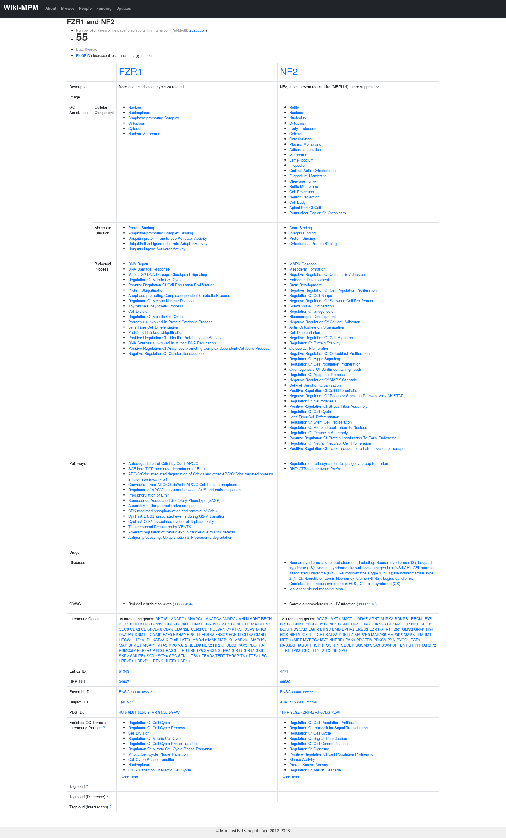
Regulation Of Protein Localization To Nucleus (328, 427)
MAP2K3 (225, 639)
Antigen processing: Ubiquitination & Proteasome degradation (180, 537)
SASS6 (210, 650)
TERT (220, 655)
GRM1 (419, 629)
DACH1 (426, 624)
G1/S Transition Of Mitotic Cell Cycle (159, 770)
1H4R (284, 712)
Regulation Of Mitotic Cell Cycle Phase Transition (170, 749)
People (85, 8)
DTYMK (155, 634)
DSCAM (300, 629)
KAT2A (159, 639)
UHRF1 (170, 661)
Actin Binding (300, 227)
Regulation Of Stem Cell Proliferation (320, 422)
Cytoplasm (137, 123)
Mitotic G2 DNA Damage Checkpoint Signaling (167, 274)
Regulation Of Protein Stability (315, 343)
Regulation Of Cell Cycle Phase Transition (163, 743)
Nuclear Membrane (144, 133)
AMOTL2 (348, 618)
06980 (285, 681)
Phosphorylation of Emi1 (149, 495)
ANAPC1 (178, 618)
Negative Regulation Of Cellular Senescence (166, 353)
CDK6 (168, 629)
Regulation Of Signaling (309, 749)
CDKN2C (394, 624)
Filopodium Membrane (308, 176)
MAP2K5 (241, 639)
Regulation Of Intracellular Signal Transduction (328, 727)
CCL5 (170, 624)
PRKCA (379, 639)
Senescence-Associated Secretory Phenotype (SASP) (174, 500)
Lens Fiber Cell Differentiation (153, 327)
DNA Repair (138, 263)
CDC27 (264, 624)
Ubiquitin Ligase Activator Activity (157, 248)
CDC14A (249, 624)
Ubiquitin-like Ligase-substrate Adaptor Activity (168, 243)
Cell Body (297, 202)
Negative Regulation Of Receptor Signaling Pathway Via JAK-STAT (346, 395)
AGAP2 (323, 618)
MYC (172, 645)
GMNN (260, 634)
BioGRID (83, 55)
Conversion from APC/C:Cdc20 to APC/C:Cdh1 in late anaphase (182, 484)
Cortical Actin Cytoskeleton (312, 170)
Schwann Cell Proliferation (311, 306)
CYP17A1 (234, 629)
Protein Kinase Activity (308, 764)
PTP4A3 (144, 650)
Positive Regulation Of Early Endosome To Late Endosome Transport (348, 448)
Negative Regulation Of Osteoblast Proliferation (329, 353)
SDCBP (347, 645)
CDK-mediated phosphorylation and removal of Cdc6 (172, 511)
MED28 (286, 639)
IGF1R (306, 634)
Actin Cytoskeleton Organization (316, 327)
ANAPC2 (213, 618)
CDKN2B (182, 629)
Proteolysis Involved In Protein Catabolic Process (170, 321)
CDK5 (157, 629)
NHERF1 (336, 639)
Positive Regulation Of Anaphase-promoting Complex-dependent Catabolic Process (198, 348)
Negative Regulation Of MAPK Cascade (323, 380)
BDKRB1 (402, 618)
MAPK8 (125, 645)
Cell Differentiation (304, 332)
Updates (123, 8)
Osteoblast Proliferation (309, 348)
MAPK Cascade (303, 263)
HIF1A (139, 639)
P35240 (311, 702)
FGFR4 (235, 634)
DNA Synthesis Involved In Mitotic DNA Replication (172, 343)
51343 (124, 671)
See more (130, 776)
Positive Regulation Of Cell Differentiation (324, 390)
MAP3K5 (258, 639)
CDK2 (135, 629)
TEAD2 (208, 655)
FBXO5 (221, 634)
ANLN (244, 618)
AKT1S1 (162, 618)
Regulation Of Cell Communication (318, 743)
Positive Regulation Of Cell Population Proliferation (171, 285)
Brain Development (305, 285)
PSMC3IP (127, 650)
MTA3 (162, 645)
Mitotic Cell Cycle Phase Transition (158, 754)
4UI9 (123, 712)
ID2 (148, 639)
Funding (104, 8)
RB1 (185, 650)
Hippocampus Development (312, 316)
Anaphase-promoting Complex (153, 117)
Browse (67, 8)
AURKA (387, 618)
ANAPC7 (229, 618)
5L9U (142, 712)
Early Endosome (303, 128)
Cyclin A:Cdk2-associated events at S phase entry (171, 521)
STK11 (184, 655)
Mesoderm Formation (307, 269)
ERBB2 (207, 634)
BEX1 (124, 624)
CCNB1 (196, 624)
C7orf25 (157, 624)
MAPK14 (411, 634)
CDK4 (146, 629)
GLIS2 (247, 634)
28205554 (197, 30)
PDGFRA (256, 645)
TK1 (243, 655)
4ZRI (305, 712)
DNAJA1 (126, 634)
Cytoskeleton (300, 139)
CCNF (236, 624)
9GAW (174, 712)
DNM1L (141, 634)
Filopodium (298, 165)
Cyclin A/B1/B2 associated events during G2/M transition (176, 516)
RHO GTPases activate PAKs (314, 468)
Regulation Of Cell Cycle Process (156, 727)
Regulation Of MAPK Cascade (315, 770)
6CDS (325, 712)
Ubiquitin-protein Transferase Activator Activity (167, 238)
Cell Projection (301, 191)
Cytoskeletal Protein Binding (313, 243)
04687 (124, 681)
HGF (430, 629)
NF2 (289, 71)
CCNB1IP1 (300, 624)
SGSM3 (362, 645)
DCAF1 (286, 629)
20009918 (367, 603)
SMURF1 (138, 655)
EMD (336, 629)
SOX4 (163, 655)
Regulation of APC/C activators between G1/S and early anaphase (184, 489)
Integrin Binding (302, 233)
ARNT (255, 618)
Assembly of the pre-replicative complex (162, 505)
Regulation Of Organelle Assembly (318, 432)
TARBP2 (428, 645)
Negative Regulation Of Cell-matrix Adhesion (327, 274)
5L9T (132, 712)
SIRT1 (237, 650)
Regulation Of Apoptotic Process (317, 374)
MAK (212, 639)
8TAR (152, 712)
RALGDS (287, 645)
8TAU (162, 712)
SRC (173, 655)
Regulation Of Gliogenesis (311, 311)
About (50, 8)
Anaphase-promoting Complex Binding (160, 233)
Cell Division (138, 311)
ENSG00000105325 (135, 691)
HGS (284, 634)
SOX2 (152, 655)
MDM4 (425, 634)
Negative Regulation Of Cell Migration (321, 337)
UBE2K (157, 661)
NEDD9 (194, 645)
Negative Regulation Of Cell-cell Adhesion (324, 321)
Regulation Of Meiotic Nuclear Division (161, 300)
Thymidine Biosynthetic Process (155, 306)
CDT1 (206, 629)
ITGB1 (319, 634)
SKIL (260, 650)
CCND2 (210, 624)
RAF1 (415, 639)
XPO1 (344, 650)
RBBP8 (196, 650)
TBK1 (196, 655)
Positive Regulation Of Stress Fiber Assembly (328, 406)
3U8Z (295, 712)
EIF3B (325, 629)
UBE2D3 (142, 661)
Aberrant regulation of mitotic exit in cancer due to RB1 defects (181, 532)
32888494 (183, 603)
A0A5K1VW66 (292, 702)
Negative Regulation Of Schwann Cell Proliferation (331, 300)
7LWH (336, 712)
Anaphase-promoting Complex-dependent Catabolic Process (179, 295)
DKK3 (261, 629)
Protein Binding (141, 227)
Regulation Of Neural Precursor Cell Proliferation (330, 443)
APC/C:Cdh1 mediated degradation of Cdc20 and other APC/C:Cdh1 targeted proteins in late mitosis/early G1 (200, 476)
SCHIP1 (333, 645)
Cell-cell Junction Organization (315, 385)
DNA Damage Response (149, 269)
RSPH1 (318, 645)
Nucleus (135, 107)
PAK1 (350, 639)
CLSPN (219, 629)
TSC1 (306, 650)
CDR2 (196, 629)
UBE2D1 (126, 661)
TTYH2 (318, 650)
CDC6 (124, 629)
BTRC (145, 624)
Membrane (298, 154)
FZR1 (131, 71)
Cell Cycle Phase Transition (151, 759)
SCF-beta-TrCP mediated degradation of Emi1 (167, 468)
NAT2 (182, 645)
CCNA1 (182, 624)
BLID (134, 624)
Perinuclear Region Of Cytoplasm (317, 212)
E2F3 (167, 634)
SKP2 (124, 655)
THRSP (232, 655)
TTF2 (253, 655)
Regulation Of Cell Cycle (310, 411)
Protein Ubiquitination (146, 290)
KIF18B (172, 639)
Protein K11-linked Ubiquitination (155, 332)
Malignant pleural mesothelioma (316, 588)
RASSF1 (173, 650)
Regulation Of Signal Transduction (318, 738)
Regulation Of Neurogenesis (313, 401)
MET (137, 645)
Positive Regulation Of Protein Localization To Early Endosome (342, 438)
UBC (263, 655)
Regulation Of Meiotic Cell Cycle (155, 316)
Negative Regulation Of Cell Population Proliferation (333, 290)
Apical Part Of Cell (305, 207)
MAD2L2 (199, 639)
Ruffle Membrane (303, 186)
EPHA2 (179, 634)
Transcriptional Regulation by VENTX (159, 526)
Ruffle (294, 107)
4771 (284, 671)
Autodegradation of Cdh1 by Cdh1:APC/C (163, 463)
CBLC (285, 624)
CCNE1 (223, 624)
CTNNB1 (411, 624)
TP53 (295, 650)
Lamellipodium (301, 160)
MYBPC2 (311, 639)
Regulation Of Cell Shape (310, 295)
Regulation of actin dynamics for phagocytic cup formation (338, 463)
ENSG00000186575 (296, 691)
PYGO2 (402, 639)
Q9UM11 (126, 702)
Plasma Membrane (305, 144)
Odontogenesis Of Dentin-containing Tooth (325, 369)
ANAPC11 (196, 618)
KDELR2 (346, 634)
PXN (391, 639)
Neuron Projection (304, 197)
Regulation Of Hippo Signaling (314, 358)
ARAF (363, 618)
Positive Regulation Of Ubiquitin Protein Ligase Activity (175, 337)
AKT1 (335, 618)
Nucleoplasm (139, 112)
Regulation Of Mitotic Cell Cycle (155, 279)
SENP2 (224, 650)
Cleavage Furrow (303, 181)
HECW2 (125, 639)
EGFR (313, 629)
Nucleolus (297, 117)
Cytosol (134, 128)
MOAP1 (149, 645)
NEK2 (207, 645)
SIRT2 (249, 650)
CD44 (342, 624)
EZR (373, 629)
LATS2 (185, 639)
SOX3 (375, 645)
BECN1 (267, 618)
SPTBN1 (399, 645)
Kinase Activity (302, 759)
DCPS (249, 629)
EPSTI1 (193, 634)
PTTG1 (159, 650)
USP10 (184, 661)
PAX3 (242, 645)
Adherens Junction (305, 149)
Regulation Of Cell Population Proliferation (324, 364)
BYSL (429, 618)
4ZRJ (314, 712)
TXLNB (331, 650)
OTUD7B (228, 645)
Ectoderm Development (309, 279)
